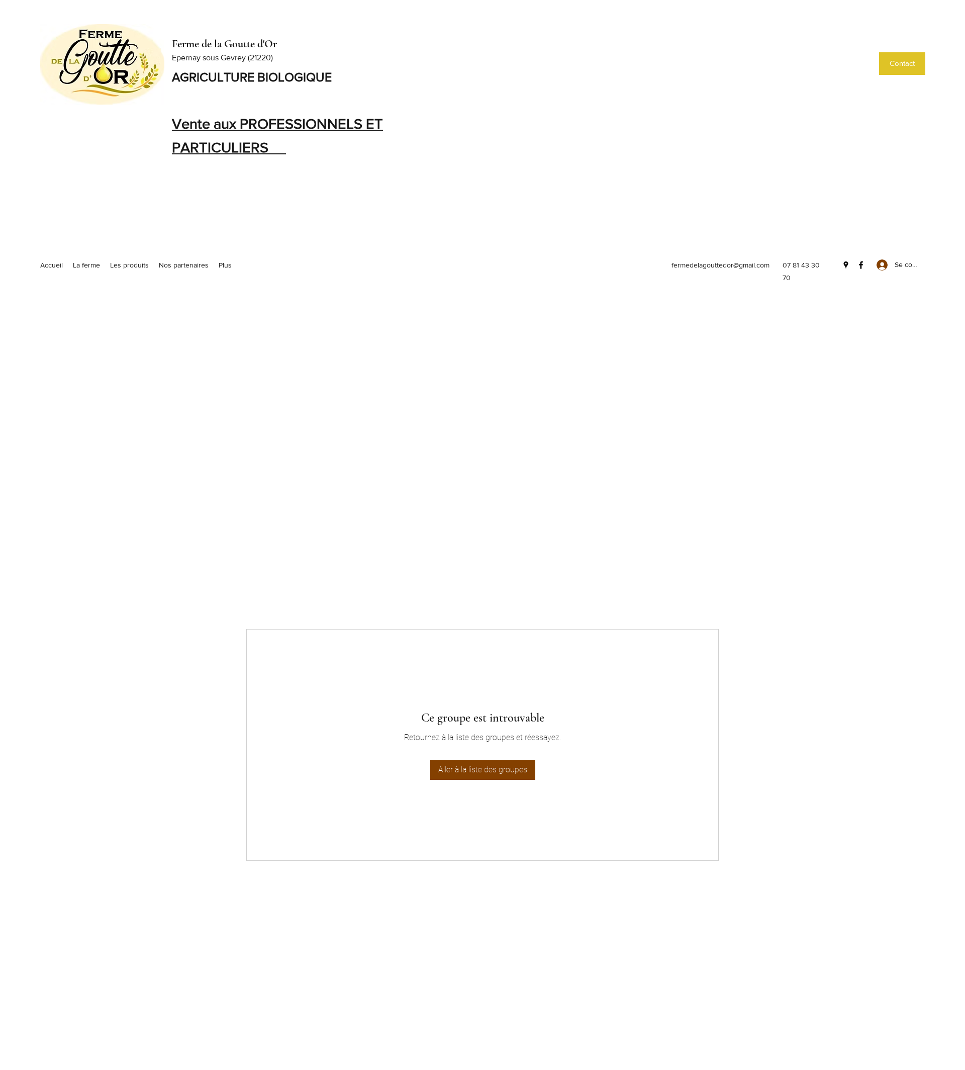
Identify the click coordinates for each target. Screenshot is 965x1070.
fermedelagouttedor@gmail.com (720, 265)
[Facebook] (861, 265)
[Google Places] (846, 265)
